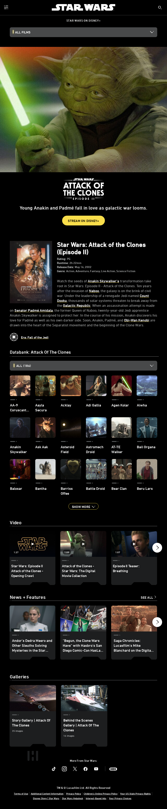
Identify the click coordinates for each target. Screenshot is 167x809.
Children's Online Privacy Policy (101, 793)
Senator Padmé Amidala (33, 310)
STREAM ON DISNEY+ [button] (83, 221)
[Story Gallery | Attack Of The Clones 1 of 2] (33, 698)
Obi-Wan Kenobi (136, 320)
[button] (83, 506)
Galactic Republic (77, 305)
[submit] (160, 7)
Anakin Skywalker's (103, 281)
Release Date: (65, 267)
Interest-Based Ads (96, 798)
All (23, 366)
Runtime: (63, 263)
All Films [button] (22, 32)
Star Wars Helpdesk (72, 798)
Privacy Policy (73, 793)
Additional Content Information (47, 793)
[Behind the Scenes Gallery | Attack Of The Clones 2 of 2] (84, 698)
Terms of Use (21, 793)
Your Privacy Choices (120, 798)
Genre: (61, 271)
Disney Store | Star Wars (46, 798)
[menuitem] (6, 7)
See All (147, 597)
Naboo (94, 291)
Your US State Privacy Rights (135, 793)
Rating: (61, 258)
